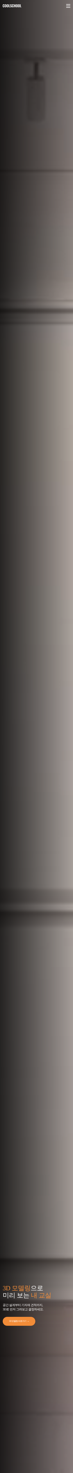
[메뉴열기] (68, 5)
